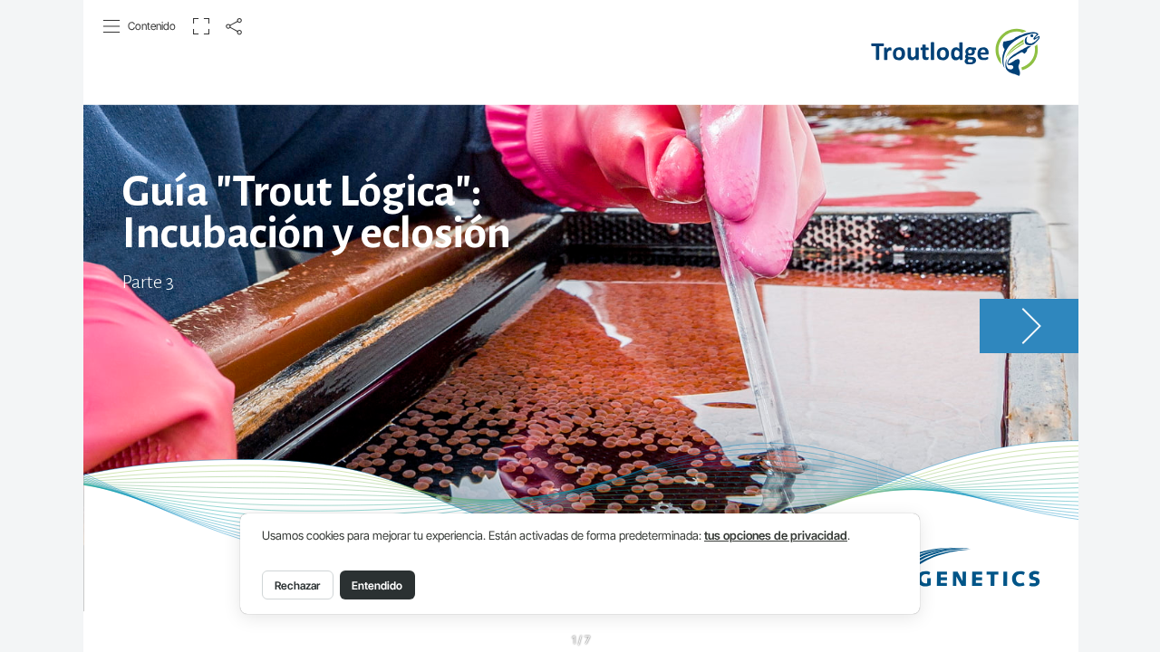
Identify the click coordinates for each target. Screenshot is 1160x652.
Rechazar (297, 585)
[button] (140, 26)
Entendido (377, 585)
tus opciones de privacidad (775, 535)
